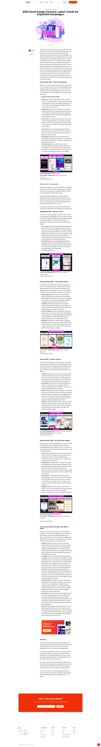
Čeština (74, 732)
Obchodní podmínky (65, 736)
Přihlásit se (65, 2)
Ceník (47, 2)
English (74, 730)
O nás (63, 730)
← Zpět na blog (32, 53)
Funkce (41, 2)
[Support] (98, 744)
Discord (52, 732)
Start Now (46, 630)
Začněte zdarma (73, 2)
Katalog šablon (43, 734)
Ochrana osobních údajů (66, 734)
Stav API (52, 734)
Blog (51, 2)
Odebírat (59, 706)
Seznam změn (42, 736)
